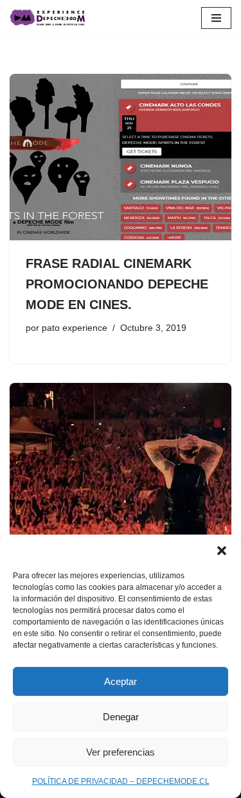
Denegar (121, 716)
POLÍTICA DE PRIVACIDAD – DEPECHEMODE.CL (121, 781)
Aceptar (120, 681)
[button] (221, 550)
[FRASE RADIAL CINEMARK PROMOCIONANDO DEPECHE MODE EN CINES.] (120, 157)
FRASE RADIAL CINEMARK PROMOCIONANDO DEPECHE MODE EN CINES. (117, 284)
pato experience (74, 328)
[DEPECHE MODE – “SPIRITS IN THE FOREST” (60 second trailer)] (120, 466)
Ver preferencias (120, 752)
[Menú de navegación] (216, 18)
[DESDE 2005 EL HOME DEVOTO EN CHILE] (48, 17)
